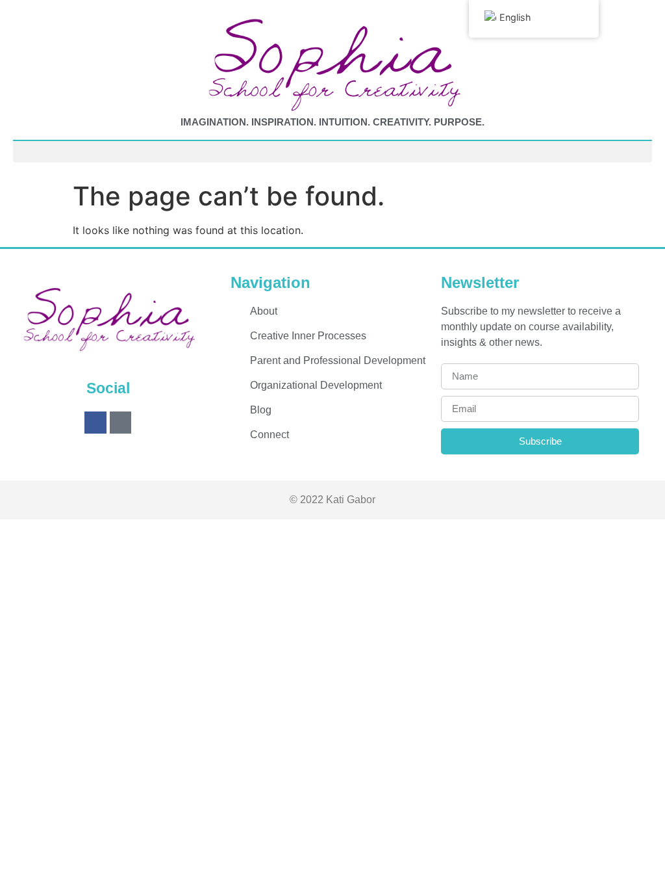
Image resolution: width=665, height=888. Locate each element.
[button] (332, 152)
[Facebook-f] (95, 422)
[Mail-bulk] (121, 422)
